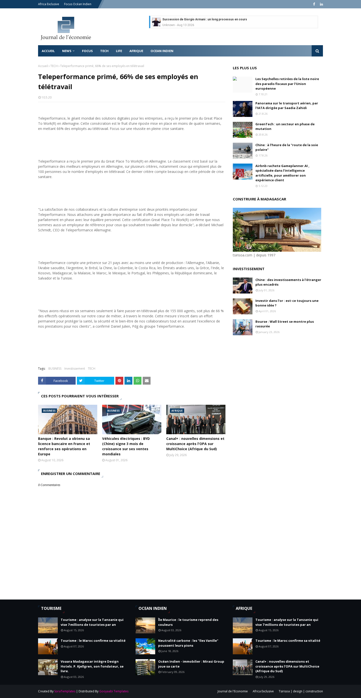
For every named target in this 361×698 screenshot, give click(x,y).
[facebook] (314, 4)
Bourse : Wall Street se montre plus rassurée (284, 324)
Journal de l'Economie (233, 691)
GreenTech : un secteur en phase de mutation (285, 126)
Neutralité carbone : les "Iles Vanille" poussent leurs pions (188, 643)
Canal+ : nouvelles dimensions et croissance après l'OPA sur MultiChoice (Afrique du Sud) (195, 443)
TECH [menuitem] (104, 51)
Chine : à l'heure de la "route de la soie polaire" (286, 147)
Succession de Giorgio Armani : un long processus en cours (204, 19)
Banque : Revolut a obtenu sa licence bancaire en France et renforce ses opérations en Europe (64, 446)
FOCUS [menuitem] (87, 51)
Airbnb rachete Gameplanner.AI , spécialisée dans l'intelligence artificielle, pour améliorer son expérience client (282, 173)
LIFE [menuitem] (119, 51)
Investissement (74, 368)
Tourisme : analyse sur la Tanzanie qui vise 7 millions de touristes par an (92, 622)
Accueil (43, 66)
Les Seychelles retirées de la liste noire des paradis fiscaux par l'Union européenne (287, 84)
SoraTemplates (64, 691)
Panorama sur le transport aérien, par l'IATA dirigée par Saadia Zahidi (286, 105)
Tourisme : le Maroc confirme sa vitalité (93, 640)
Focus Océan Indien (77, 4)
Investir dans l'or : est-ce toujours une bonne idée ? (287, 303)
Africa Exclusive (48, 4)
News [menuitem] (66, 51)
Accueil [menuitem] (48, 51)
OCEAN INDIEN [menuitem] (162, 51)
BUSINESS (54, 368)
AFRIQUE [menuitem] (136, 51)
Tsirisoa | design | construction (301, 691)
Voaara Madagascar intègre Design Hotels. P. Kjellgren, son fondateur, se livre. (92, 666)
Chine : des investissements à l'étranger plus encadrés (288, 282)
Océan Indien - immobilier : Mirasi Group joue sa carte (191, 664)
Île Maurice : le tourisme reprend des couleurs (188, 622)
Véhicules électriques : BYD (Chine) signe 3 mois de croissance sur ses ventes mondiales (126, 446)
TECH (54, 66)
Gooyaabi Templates (113, 691)
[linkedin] (321, 4)
